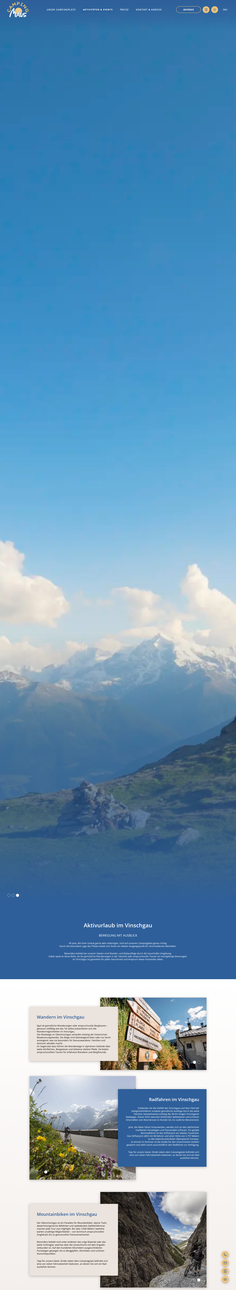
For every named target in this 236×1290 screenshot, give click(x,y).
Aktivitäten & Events (98, 9)
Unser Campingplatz (61, 9)
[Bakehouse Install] (18, 9)
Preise (124, 9)
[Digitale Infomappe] (225, 1271)
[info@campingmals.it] (225, 1262)
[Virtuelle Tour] (225, 1279)
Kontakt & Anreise (149, 9)
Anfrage (188, 9)
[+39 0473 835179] (225, 1254)
